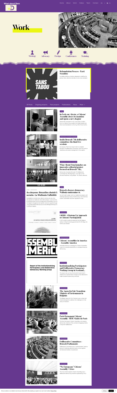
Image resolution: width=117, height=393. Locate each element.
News (75, 105)
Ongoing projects (41, 105)
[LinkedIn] (107, 3)
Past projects (54, 105)
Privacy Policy (53, 391)
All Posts (29, 105)
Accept (111, 391)
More (81, 105)
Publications (66, 105)
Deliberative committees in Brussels (68, 136)
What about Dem (12, 3)
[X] (110, 3)
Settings (105, 391)
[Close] (115, 391)
